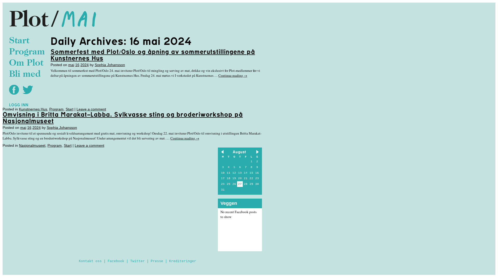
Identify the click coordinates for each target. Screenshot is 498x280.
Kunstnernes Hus (33, 109)
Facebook (116, 261)
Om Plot (26, 63)
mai (71, 65)
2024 (84, 65)
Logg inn (18, 104)
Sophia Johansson (110, 65)
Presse (157, 261)
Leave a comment (91, 109)
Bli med (25, 74)
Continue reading (232, 75)
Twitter (137, 261)
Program (27, 52)
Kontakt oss (90, 261)
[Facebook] (15, 89)
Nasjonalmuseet (32, 145)
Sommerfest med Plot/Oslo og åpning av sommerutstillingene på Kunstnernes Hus (153, 55)
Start (19, 41)
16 (77, 65)
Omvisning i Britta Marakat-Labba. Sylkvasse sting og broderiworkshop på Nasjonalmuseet (123, 117)
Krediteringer (182, 261)
